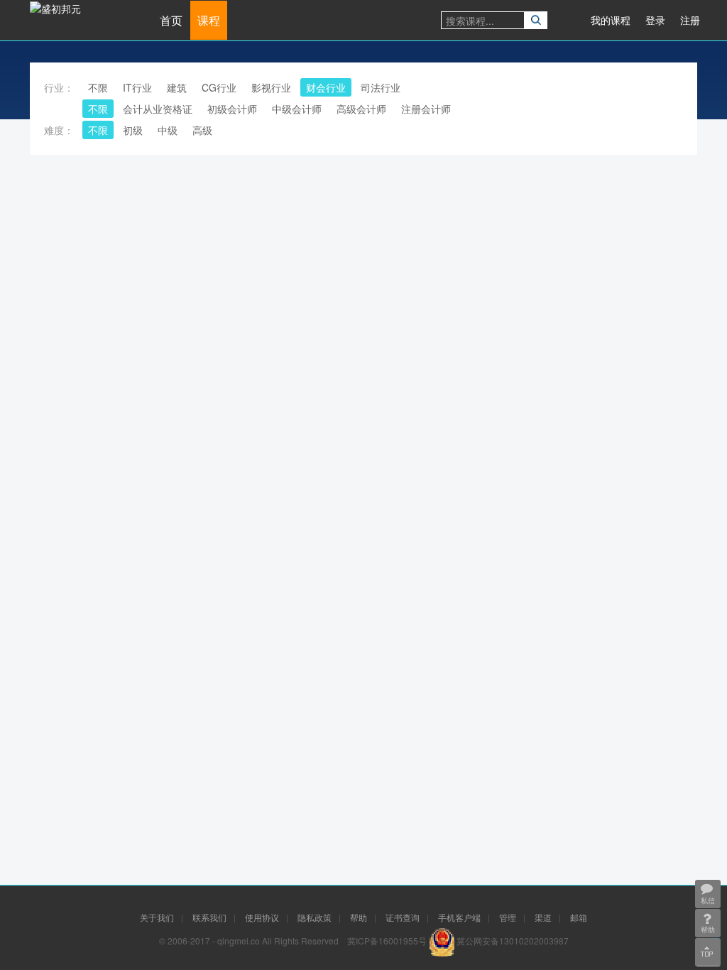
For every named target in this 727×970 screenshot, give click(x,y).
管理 (507, 917)
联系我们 (209, 917)
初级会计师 (232, 109)
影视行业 (271, 87)
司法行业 (380, 87)
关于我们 (157, 917)
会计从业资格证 (157, 109)
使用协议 (262, 917)
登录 (655, 20)
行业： (59, 87)
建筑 (177, 87)
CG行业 (219, 87)
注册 (690, 20)
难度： (59, 130)
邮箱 (578, 917)
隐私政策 (314, 917)
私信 (708, 900)
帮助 (358, 917)
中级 (167, 130)
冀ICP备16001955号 (387, 940)
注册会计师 (426, 109)
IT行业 (137, 87)
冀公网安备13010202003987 (513, 940)
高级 (202, 130)
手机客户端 (459, 917)
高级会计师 (361, 109)
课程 (208, 20)
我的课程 (610, 20)
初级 (133, 130)
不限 (98, 87)
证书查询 (403, 917)
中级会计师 (297, 109)
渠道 (543, 917)
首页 (171, 20)
